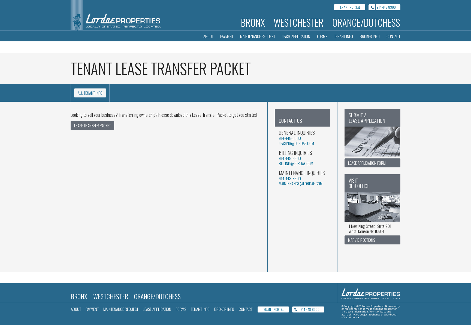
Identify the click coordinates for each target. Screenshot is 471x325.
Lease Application (296, 36)
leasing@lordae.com (296, 143)
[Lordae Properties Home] (116, 15)
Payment (226, 36)
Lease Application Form (367, 163)
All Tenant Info (90, 93)
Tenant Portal (350, 7)
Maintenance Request (257, 36)
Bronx (253, 22)
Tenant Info (343, 36)
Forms (322, 36)
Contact (393, 36)
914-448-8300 (386, 7)
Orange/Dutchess (366, 22)
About (208, 36)
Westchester (299, 22)
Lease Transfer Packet (92, 125)
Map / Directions (361, 240)
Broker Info (370, 36)
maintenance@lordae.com (300, 183)
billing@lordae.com (296, 163)
